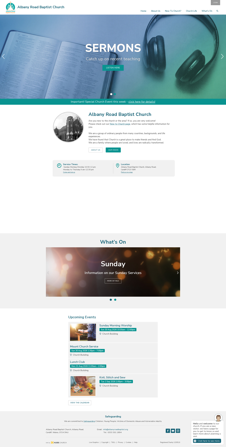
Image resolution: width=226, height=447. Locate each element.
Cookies (128, 442)
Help (135, 442)
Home (143, 11)
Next (224, 56)
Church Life (191, 11)
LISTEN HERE (113, 67)
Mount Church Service (84, 346)
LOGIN (215, 3)
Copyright (104, 442)
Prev (2, 56)
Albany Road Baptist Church (40, 7)
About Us (155, 11)
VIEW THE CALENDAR (79, 403)
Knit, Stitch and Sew (112, 377)
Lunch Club (77, 362)
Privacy (120, 442)
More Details (113, 281)
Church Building (110, 333)
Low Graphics (94, 442)
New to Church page (120, 124)
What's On (207, 11)
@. (115, 429)
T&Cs (113, 442)
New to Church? (173, 11)
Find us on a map (127, 172)
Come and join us (69, 172)
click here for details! (141, 102)
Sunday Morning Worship (115, 325)
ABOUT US (95, 150)
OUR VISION (113, 150)
